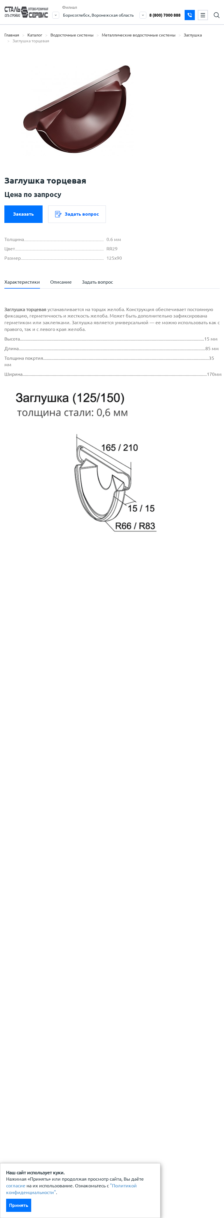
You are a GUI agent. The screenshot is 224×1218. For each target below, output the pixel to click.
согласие (15, 1185)
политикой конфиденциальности (54, 663)
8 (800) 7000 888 (165, 15)
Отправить (165, 754)
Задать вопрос (82, 214)
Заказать (23, 214)
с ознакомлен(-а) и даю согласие (88, 663)
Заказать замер (190, 15)
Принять (18, 1205)
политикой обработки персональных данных (67, 646)
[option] (77, 109)
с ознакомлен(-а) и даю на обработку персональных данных (90, 649)
